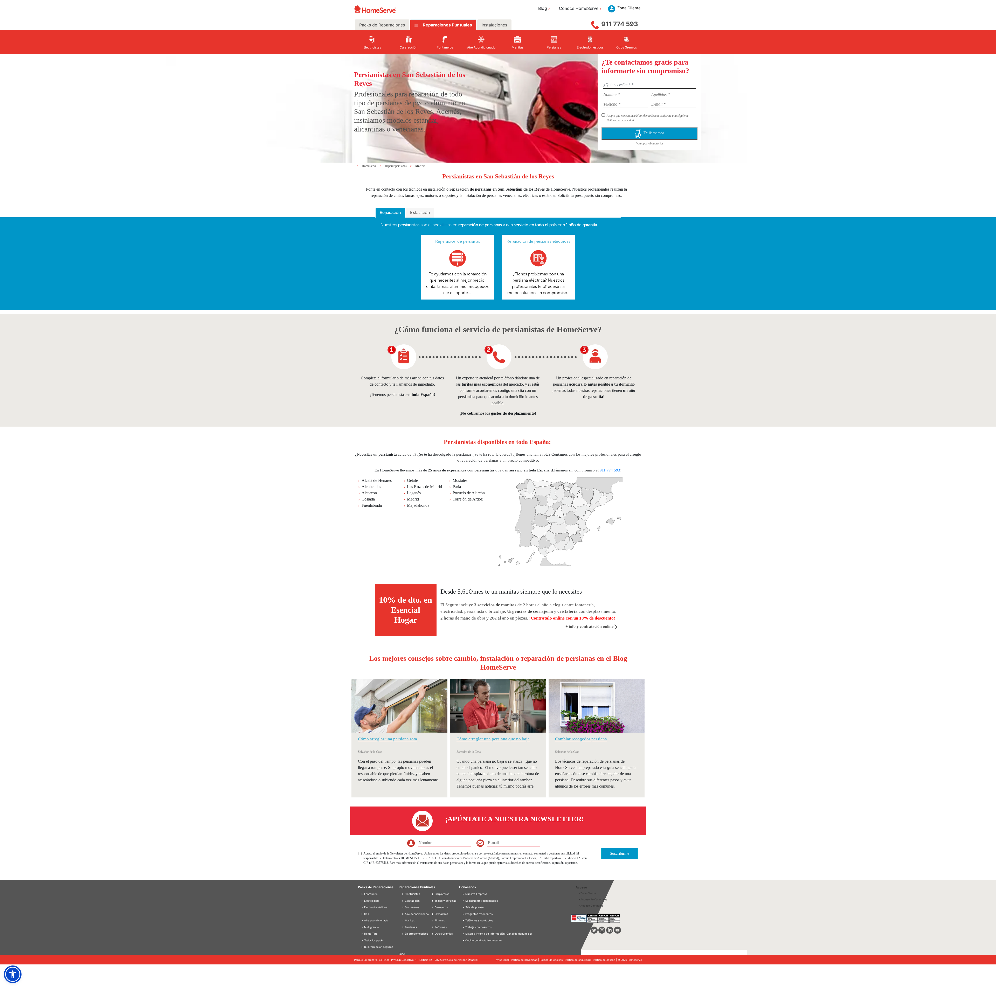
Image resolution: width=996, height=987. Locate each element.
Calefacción (412, 900)
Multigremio (371, 927)
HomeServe (369, 166)
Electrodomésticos (375, 907)
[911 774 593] (595, 23)
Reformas (440, 927)
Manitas (409, 920)
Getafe (412, 480)
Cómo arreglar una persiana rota (387, 738)
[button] (12, 974)
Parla (457, 486)
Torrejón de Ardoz (468, 499)
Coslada (368, 499)
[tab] (390, 213)
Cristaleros (441, 913)
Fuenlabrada (372, 505)
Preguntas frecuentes (479, 913)
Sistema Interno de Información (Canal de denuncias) (498, 933)
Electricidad (371, 900)
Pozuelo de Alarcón (469, 493)
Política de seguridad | (579, 959)
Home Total (370, 933)
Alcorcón (369, 493)
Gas (366, 913)
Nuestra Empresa (476, 893)
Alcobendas (371, 486)
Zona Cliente (588, 893)
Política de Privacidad (620, 120)
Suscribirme (619, 853)
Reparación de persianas (457, 241)
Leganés (414, 493)
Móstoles (460, 480)
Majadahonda (418, 505)
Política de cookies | (552, 959)
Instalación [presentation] (420, 212)
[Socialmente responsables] (463, 900)
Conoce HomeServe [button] (578, 8)
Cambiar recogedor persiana (581, 738)
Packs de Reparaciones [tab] (382, 24)
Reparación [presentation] (390, 212)
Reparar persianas (396, 166)
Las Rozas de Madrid (424, 486)
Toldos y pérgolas (445, 900)
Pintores (439, 920)
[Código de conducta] (463, 940)
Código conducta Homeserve (483, 940)
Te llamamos (654, 133)
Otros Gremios (443, 933)
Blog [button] (542, 8)
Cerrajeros (441, 907)
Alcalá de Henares (377, 480)
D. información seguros (378, 946)
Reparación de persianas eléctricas (538, 241)
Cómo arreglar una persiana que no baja (493, 738)
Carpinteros (441, 893)
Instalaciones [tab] (494, 24)
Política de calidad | (605, 959)
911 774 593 (619, 24)
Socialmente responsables (481, 900)
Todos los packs (373, 940)
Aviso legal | (503, 959)
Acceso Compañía (591, 905)
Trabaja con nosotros (478, 927)
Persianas (410, 927)
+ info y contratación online (589, 626)
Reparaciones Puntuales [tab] (447, 24)
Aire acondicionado (375, 920)
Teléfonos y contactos (479, 920)
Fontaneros (411, 907)
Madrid (420, 166)
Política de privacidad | (525, 959)
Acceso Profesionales (593, 899)
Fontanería (370, 893)
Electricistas (412, 893)
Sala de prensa (474, 907)
